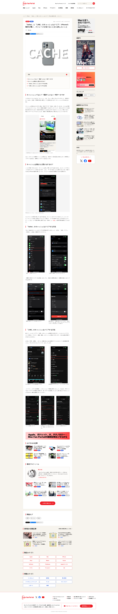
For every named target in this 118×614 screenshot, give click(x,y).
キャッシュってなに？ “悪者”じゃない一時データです (40, 79)
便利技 (72, 8)
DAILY (79, 95)
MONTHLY (92, 95)
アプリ (31, 567)
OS (64, 567)
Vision (64, 560)
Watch (47, 560)
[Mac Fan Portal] (29, 3)
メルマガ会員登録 (71, 3)
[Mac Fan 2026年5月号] (86, 52)
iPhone (45, 8)
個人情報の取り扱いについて (80, 596)
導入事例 (64, 578)
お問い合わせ (91, 596)
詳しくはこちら (85, 67)
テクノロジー (64, 581)
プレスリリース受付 (78, 598)
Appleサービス (64, 564)
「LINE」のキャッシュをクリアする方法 (37, 85)
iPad (31, 560)
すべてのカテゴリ (90, 8)
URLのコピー (40, 33)
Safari (38, 518)
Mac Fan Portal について (60, 3)
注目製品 (60, 8)
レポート (31, 585)
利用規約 (69, 598)
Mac (39, 8)
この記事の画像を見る (48, 503)
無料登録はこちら (86, 606)
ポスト (28, 33)
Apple (33, 8)
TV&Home (47, 564)
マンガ (47, 581)
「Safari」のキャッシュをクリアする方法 (37, 83)
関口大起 (29, 30)
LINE (54, 220)
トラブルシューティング (31, 581)
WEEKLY (85, 95)
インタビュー (80, 8)
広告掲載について (92, 598)
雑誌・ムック (26, 8)
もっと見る (65, 528)
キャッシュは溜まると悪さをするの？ (36, 81)
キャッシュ (33, 518)
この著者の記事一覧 (42, 477)
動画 (48, 585)
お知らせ (55, 598)
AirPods (31, 564)
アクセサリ (52, 8)
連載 (67, 8)
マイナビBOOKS (56, 600)
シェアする (33, 33)
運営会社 (69, 596)
